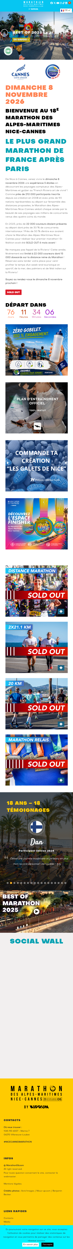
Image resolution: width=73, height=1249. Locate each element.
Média (7, 1222)
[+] (36, 591)
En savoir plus (30, 1245)
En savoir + (21, 39)
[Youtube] (58, 3)
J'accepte (47, 1245)
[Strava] (69, 3)
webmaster (10, 1177)
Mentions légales (13, 1184)
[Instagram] (61, 3)
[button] (8, 883)
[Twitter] (54, 3)
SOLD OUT (13, 292)
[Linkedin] (66, 3)
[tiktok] (63, 3)
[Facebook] (51, 3)
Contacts (8, 1218)
